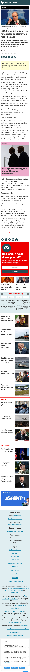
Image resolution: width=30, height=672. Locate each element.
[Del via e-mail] (11, 56)
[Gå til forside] (12, 2)
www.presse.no (15, 622)
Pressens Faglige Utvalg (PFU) (13, 611)
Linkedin (15, 574)
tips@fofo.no (17, 515)
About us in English (15, 632)
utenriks (24, 233)
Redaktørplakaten (15, 592)
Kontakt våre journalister (15, 519)
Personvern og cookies (15, 563)
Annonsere (15, 553)
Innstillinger (25, 671)
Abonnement (15, 556)
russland (16, 233)
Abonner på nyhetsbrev (15, 581)
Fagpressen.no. (8, 662)
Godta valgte (14, 667)
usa (3, 233)
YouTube (15, 578)
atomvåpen (9, 233)
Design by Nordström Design (15, 635)
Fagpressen (24, 625)
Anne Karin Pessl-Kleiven (15, 524)
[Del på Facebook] (2, 56)
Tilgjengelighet (15, 560)
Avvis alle (7, 667)
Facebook (15, 566)
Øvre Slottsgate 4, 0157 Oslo (15, 531)
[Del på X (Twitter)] (5, 56)
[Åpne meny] (27, 2)
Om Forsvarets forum (15, 550)
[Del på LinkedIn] (8, 56)
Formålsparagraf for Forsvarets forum (18, 629)
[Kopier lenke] (15, 57)
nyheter (4, 235)
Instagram (15, 570)
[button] (2, 294)
